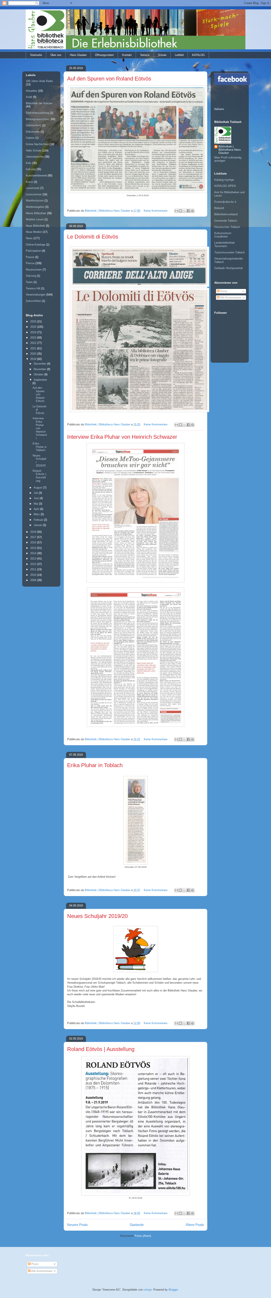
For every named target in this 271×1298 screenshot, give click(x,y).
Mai (36, 503)
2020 (33, 353)
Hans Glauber (78, 55)
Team (29, 282)
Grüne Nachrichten (37, 144)
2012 (33, 564)
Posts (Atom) (143, 1235)
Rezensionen (34, 269)
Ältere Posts (195, 1225)
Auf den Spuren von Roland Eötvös (109, 78)
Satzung (31, 275)
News (29, 238)
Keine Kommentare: (156, 210)
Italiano (219, 109)
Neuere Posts (77, 1225)
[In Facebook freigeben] (188, 211)
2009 (33, 580)
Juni (37, 498)
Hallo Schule (33, 150)
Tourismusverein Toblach (229, 252)
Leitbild (179, 55)
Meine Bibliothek (36, 213)
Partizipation (33, 250)
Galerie (30, 137)
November (40, 369)
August (38, 487)
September (40, 379)
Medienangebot (35, 206)
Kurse (29, 181)
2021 (33, 348)
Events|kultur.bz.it (225, 201)
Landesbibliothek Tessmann (224, 244)
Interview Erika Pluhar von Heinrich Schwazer (122, 437)
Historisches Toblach (227, 227)
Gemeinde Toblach (225, 220)
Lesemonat (32, 188)
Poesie (30, 257)
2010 (33, 574)
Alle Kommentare (230, 297)
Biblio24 (219, 208)
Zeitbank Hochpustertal (228, 268)
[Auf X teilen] (184, 211)
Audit (29, 97)
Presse (30, 263)
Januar (38, 525)
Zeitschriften (33, 301)
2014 (33, 553)
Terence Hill (33, 288)
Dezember (40, 363)
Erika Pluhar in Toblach (95, 765)
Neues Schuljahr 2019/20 (97, 916)
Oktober (39, 374)
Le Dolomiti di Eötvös (92, 236)
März (37, 514)
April (37, 509)
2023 (33, 337)
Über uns (55, 55)
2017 (33, 537)
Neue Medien (34, 231)
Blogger (173, 1289)
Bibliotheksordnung (37, 112)
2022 (33, 342)
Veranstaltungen (36, 294)
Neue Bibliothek (35, 225)
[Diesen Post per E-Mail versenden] (176, 211)
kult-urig (31, 169)
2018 (33, 531)
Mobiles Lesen (35, 219)
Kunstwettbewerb (36, 175)
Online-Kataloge (35, 244)
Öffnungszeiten (104, 55)
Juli (36, 492)
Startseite (36, 55)
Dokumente (33, 131)
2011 (33, 569)
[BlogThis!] (180, 211)
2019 (33, 359)
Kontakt (127, 55)
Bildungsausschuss (38, 119)
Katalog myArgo (224, 179)
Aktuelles (31, 90)
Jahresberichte (35, 156)
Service (144, 55)
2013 (33, 558)
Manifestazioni (35, 200)
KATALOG (198, 55)
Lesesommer (34, 194)
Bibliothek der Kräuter (39, 103)
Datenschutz (33, 125)
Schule (162, 55)
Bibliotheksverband (226, 214)
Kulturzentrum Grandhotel (222, 235)
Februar (39, 519)
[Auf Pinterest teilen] (192, 211)
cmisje (148, 1289)
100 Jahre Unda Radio (39, 81)
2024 (33, 332)
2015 (33, 548)
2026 (33, 321)
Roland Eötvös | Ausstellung (100, 1049)
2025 (33, 326)
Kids (28, 163)
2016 (33, 542)
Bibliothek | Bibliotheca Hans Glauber (229, 149)
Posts (223, 291)
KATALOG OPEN (225, 185)
